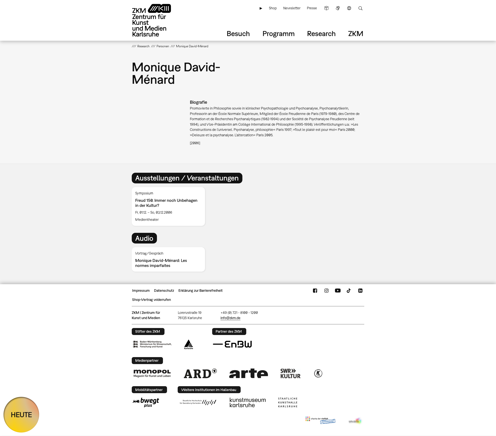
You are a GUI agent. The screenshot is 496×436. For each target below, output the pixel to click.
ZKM (355, 33)
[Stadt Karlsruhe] (188, 344)
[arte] (248, 373)
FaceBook (315, 290)
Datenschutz (164, 290)
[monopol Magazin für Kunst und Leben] (152, 373)
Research (321, 33)
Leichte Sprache (326, 8)
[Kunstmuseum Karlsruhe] (248, 402)
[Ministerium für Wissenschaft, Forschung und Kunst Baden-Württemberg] (152, 344)
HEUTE (21, 414)
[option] (170, 206)
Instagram (326, 290)
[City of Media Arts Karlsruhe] (355, 421)
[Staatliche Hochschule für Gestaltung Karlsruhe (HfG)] (198, 402)
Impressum (141, 290)
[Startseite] (157, 20)
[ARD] (200, 373)
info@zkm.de (230, 318)
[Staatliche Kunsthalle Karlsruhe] (287, 402)
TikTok (349, 290)
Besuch (238, 33)
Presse (312, 8)
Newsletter (292, 8)
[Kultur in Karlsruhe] (318, 373)
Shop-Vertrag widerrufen (151, 300)
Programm (279, 33)
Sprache (349, 8)
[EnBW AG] (232, 344)
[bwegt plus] (146, 402)
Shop (273, 8)
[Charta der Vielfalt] (320, 421)
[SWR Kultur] (291, 373)
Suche (360, 8)
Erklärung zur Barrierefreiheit (200, 290)
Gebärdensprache (338, 8)
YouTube (338, 290)
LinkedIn (360, 290)
